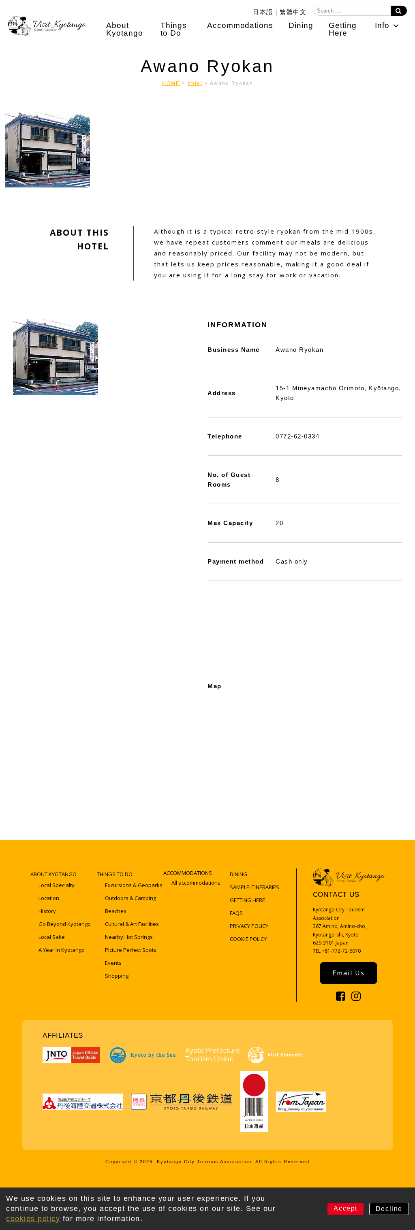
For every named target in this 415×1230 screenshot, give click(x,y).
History (47, 911)
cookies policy (33, 1219)
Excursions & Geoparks (134, 885)
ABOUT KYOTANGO (53, 874)
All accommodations (195, 882)
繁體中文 (293, 12)
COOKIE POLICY (248, 939)
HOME (171, 83)
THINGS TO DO (115, 874)
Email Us (348, 972)
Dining (301, 25)
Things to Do (173, 29)
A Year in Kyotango (62, 949)
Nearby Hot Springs (129, 937)
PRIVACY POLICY (249, 926)
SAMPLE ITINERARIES (254, 887)
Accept (345, 1208)
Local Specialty (57, 885)
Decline (389, 1208)
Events (113, 962)
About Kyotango (124, 29)
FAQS (236, 913)
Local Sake (52, 937)
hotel (195, 83)
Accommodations (240, 25)
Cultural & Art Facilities (132, 924)
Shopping (116, 975)
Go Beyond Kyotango (65, 924)
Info (382, 25)
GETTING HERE (247, 900)
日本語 (263, 12)
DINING (238, 874)
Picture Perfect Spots (130, 949)
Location (49, 898)
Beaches (115, 911)
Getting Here (343, 29)
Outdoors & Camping (130, 898)
